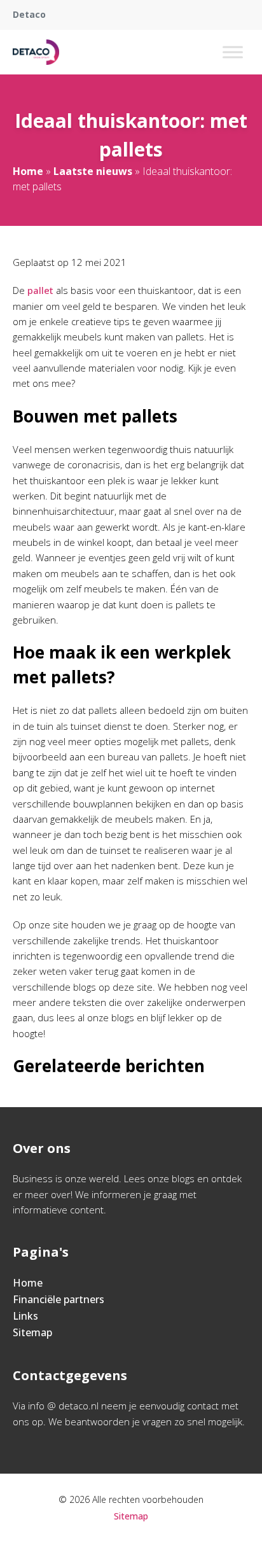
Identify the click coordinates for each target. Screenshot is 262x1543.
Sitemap (32, 1332)
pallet (41, 290)
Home (28, 171)
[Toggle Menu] (233, 52)
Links (25, 1316)
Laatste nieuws (92, 171)
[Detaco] (36, 52)
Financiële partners (58, 1299)
